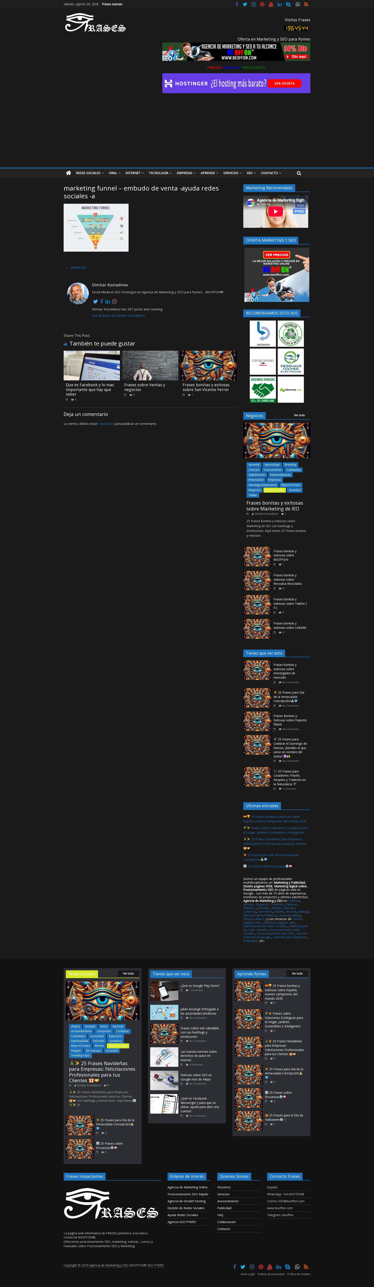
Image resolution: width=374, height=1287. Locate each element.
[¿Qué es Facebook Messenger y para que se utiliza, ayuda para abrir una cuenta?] (165, 1096)
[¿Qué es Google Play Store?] (165, 983)
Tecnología (158, 173)
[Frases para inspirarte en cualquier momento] (68, 173)
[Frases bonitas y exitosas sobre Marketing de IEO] (276, 425)
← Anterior (76, 267)
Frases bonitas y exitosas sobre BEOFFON (285, 555)
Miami (259, 919)
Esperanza (115, 1036)
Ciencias (254, 470)
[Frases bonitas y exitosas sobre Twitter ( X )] (257, 597)
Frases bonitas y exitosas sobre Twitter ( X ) (290, 603)
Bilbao (296, 915)
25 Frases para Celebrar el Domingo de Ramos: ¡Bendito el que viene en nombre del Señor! (290, 747)
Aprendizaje (272, 464)
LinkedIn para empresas (290, 937)
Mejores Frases (291, 485)
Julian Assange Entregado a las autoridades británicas (200, 1011)
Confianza (122, 1031)
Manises (249, 908)
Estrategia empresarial (262, 485)
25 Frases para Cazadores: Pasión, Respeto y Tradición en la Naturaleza (290, 777)
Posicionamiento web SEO (275, 933)
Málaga (303, 911)
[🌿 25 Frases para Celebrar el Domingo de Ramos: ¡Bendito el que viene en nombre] (258, 737)
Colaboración (226, 1222)
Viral (113, 173)
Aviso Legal (248, 1274)
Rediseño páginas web (279, 922)
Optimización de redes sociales (265, 926)
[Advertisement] (187, 135)
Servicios (230, 173)
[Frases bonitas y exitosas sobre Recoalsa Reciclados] (257, 573)
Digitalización (257, 475)
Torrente (277, 904)
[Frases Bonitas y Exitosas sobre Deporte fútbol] (258, 714)
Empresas (184, 173)
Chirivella (263, 908)
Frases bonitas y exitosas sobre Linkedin (290, 625)
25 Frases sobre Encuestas (266, 866)
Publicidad (250, 941)
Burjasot (262, 904)
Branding (290, 464)
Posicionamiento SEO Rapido (188, 1194)
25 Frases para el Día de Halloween (284, 1117)
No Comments (290, 682)
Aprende (208, 173)
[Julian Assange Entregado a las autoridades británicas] (165, 1007)
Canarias (284, 915)
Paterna (291, 904)
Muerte (99, 1046)
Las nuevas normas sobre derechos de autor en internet (199, 1055)
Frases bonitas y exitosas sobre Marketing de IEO (275, 505)
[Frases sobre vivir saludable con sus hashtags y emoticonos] (165, 1026)
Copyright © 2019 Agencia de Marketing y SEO (96, 1265)
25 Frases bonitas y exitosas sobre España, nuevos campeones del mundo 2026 (274, 819)
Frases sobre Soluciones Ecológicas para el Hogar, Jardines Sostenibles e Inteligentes (275, 830)
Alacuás (289, 908)
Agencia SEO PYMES (182, 1222)
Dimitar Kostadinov (266, 514)
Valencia (294, 901)
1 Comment (289, 788)
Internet (133, 173)
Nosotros (224, 1187)
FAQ (220, 1215)
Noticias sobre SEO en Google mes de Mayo (196, 1077)
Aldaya (276, 908)
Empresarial (256, 480)
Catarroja (249, 911)
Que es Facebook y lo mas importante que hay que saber (90, 389)
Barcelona (265, 911)
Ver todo (299, 415)
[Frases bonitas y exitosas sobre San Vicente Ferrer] (209, 353)
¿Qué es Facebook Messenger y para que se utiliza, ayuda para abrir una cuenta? (200, 1104)
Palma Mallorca (265, 915)
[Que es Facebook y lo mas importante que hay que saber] (92, 353)
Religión (76, 1050)
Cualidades (293, 470)
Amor (103, 1026)
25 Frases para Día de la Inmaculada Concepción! (289, 696)
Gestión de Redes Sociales (186, 1208)
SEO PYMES (155, 1265)
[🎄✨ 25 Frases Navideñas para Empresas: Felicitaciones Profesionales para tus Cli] (102, 983)
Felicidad (98, 1041)
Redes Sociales (88, 173)
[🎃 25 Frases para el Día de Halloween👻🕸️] (249, 1113)
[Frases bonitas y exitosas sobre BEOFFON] (257, 549)
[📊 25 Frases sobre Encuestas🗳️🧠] (80, 1141)
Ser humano (93, 1050)
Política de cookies (298, 1274)
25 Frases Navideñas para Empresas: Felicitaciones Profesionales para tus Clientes (274, 841)
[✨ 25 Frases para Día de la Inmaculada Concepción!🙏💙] (258, 690)
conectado (106, 423)
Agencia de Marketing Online (188, 1187)
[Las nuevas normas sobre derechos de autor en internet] (165, 1049)
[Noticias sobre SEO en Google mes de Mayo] (165, 1073)
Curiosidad (97, 1036)
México (248, 919)
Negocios (254, 490)
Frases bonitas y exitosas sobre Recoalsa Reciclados (288, 579)
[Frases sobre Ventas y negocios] (150, 353)
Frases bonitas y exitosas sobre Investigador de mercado (285, 671)
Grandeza (116, 1041)
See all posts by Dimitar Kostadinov (118, 315)
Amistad (90, 1026)
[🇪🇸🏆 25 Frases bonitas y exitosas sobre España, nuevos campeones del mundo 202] (249, 983)
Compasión (104, 1031)
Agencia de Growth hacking (187, 1201)
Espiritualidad (79, 1041)
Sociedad (294, 490)
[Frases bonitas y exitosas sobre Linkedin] (257, 621)
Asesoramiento (228, 1201)
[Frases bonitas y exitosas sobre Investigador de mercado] (258, 663)
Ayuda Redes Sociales (183, 1215)
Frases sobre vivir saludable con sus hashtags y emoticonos (200, 1032)
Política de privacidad (271, 1274)
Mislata (248, 904)
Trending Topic (80, 1055)
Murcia (248, 915)
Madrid (279, 911)
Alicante (291, 911)
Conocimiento (272, 470)
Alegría (75, 1026)
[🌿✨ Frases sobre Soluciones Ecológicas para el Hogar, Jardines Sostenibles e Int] (249, 1011)
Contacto (269, 173)
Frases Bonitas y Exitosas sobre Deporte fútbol (290, 720)
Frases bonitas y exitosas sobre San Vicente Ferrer (206, 387)
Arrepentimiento (81, 1031)
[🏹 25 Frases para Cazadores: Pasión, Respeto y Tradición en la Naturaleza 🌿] (258, 769)
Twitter (253, 495)
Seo (250, 173)
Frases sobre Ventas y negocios (144, 387)
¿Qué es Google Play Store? (200, 986)
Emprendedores (280, 475)
